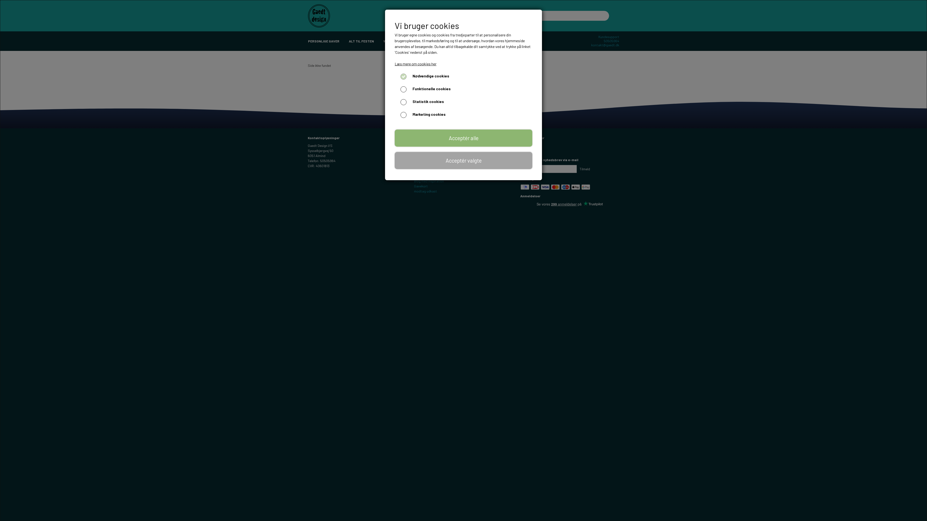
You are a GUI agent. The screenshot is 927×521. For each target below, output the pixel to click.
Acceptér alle (463, 138)
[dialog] (463, 260)
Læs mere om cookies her (415, 64)
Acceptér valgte (464, 160)
